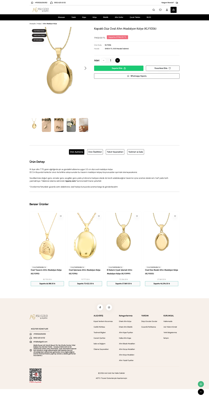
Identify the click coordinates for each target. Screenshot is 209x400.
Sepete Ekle (117, 68)
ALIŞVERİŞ (98, 316)
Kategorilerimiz (125, 316)
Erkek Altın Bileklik (125, 327)
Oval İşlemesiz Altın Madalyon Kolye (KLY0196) (84, 272)
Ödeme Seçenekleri (101, 349)
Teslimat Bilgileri (100, 332)
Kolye (95, 17)
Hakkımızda (168, 321)
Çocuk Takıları (135, 17)
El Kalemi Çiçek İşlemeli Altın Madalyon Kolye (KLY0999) (119, 272)
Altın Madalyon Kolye (50, 23)
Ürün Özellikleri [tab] (95, 152)
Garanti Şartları (99, 338)
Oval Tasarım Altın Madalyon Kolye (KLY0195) (46, 272)
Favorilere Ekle (161, 68)
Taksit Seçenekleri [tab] (115, 152)
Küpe (84, 17)
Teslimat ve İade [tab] (135, 152)
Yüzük (73, 17)
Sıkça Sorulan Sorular (149, 321)
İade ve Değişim (99, 344)
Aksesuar (61, 17)
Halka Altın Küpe (125, 338)
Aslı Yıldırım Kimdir (170, 327)
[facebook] (100, 307)
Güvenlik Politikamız (148, 327)
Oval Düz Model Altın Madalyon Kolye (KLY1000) (161, 272)
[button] (85, 68)
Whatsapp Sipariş (138, 76)
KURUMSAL (169, 316)
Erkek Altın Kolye (125, 321)
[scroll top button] (201, 392)
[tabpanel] (104, 173)
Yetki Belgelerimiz (170, 332)
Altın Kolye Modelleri (126, 355)
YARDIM (145, 316)
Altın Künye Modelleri (127, 349)
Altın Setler (119, 17)
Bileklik (105, 17)
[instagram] (109, 307)
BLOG (149, 17)
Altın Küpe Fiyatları (126, 332)
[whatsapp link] (201, 384)
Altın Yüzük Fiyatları (126, 360)
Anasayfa (33, 23)
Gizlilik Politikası (99, 327)
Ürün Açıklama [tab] (76, 152)
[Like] (61, 216)
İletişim (166, 338)
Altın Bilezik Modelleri (127, 344)
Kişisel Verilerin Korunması (103, 321)
